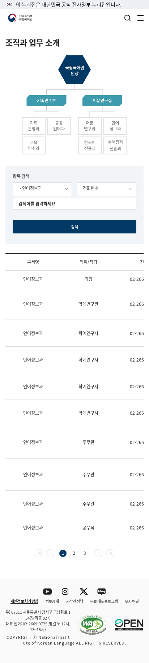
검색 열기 (127, 18)
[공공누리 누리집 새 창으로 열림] (125, 621)
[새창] (89, 621)
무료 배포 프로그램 (104, 601)
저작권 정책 (74, 601)
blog (101, 591)
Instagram (65, 591)
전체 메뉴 (140, 18)
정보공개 (52, 601)
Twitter (83, 591)
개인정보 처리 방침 (24, 601)
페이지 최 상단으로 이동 (134, 569)
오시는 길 (132, 601)
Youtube (47, 591)
